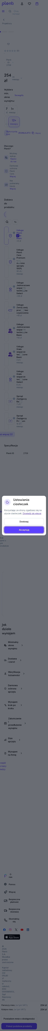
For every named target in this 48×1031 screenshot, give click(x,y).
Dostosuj (24, 521)
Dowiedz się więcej (32, 513)
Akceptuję (24, 530)
